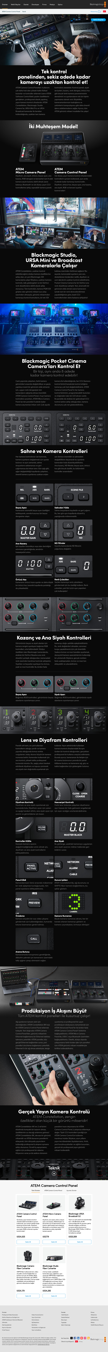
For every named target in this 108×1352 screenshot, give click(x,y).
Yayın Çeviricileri (36, 1317)
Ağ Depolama (35, 1322)
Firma (44, 4)
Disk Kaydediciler (6, 1325)
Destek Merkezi (65, 1317)
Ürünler (5, 4)
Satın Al (28, 1242)
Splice (60, 4)
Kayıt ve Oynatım (6, 1327)
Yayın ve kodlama (36, 1330)
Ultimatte (4, 1322)
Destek (26, 4)
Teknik (24, 11)
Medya (52, 4)
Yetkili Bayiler (15, 4)
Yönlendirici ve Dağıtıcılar (38, 1327)
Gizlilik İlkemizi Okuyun (97, 1325)
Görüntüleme (35, 1320)
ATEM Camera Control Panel (11, 11)
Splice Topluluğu (65, 1325)
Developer (35, 4)
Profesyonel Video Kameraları (10, 1315)
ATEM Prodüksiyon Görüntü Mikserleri (12, 1320)
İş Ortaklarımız (95, 1320)
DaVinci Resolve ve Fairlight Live (10, 1317)
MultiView (34, 1325)
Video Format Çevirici (37, 1315)
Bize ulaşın (64, 1320)
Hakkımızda (94, 1317)
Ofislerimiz (94, 1315)
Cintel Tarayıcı (6, 1330)
